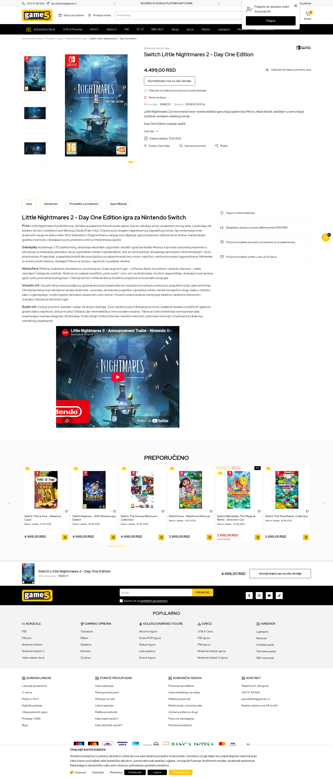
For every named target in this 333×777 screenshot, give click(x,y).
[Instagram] (259, 595)
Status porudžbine (74, 15)
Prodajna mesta (102, 15)
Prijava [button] (271, 21)
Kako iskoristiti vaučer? (109, 725)
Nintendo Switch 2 (33, 651)
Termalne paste (266, 651)
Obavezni (80, 772)
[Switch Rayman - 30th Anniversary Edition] (94, 490)
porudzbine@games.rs (63, 3)
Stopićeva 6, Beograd (255, 686)
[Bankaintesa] (189, 745)
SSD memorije (265, 658)
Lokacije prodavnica (34, 686)
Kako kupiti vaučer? (107, 718)
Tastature (87, 631)
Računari (261, 638)
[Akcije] (236, 468)
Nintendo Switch (32, 644)
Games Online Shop (32, 38)
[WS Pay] (151, 745)
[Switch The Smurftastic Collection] (287, 490)
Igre (60, 38)
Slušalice (86, 644)
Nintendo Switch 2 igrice (213, 657)
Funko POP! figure (150, 638)
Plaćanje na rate (105, 699)
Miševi (84, 638)
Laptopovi (262, 631)
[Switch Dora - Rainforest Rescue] (191, 490)
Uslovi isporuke (104, 705)
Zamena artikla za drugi (183, 712)
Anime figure (147, 657)
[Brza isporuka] (28, 468)
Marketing (116, 772)
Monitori (86, 651)
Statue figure (147, 644)
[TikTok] (279, 595)
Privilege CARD (31, 718)
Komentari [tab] (51, 204)
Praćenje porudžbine (181, 686)
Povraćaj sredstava (180, 725)
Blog (25, 725)
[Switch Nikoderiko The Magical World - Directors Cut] (239, 490)
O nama (27, 692)
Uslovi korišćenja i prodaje (184, 692)
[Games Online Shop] (37, 15)
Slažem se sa (145, 600)
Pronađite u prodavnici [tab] (84, 204)
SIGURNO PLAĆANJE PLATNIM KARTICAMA (167, 3)
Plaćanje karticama (107, 692)
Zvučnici (86, 657)
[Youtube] (269, 595)
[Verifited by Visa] (232, 745)
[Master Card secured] (222, 745)
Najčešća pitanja (301, 3)
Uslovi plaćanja (104, 686)
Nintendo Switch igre (76, 38)
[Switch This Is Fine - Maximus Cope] (46, 490)
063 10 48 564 (35, 3)
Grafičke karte (265, 644)
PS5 (24, 631)
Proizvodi (50, 38)
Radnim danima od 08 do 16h (260, 705)
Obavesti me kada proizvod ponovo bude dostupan (178, 90)
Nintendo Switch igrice (212, 651)
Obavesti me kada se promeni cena (291, 69)
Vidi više (149, 131)
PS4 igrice (204, 644)
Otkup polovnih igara (34, 712)
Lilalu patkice (147, 651)
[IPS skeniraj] (249, 745)
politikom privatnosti (153, 601)
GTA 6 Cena (205, 631)
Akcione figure (148, 631)
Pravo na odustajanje (181, 718)
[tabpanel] (96, 105)
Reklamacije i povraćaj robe (185, 705)
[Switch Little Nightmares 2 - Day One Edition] (28, 573)
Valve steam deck (33, 657)
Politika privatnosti (106, 712)
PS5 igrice (204, 638)
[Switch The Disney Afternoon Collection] (142, 490)
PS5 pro (26, 638)
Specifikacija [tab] (118, 204)
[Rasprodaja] (224, 468)
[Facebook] (249, 595)
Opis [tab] (29, 204)
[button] (157, 146)
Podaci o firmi (30, 699)
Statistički (98, 772)
